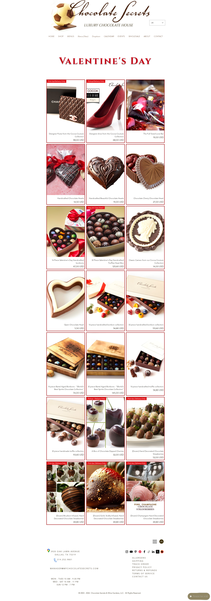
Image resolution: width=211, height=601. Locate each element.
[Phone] (55, 560)
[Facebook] (144, 551)
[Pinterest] (135, 551)
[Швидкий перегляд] (145, 105)
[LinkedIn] (153, 551)
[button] (60, 35)
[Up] (161, 541)
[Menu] (155, 541)
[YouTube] (131, 551)
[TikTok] (149, 551)
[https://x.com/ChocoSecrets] (157, 551)
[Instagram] (127, 551)
